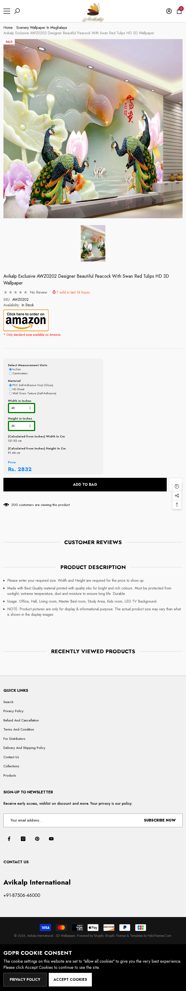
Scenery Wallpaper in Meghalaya (41, 27)
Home (8, 27)
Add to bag (85, 484)
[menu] (6, 11)
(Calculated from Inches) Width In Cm (36, 436)
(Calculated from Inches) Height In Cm (37, 448)
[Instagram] (23, 838)
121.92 (12, 441)
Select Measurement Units (27, 365)
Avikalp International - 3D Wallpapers (51, 935)
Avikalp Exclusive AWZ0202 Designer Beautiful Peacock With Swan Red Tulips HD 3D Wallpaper (86, 279)
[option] (93, 128)
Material (14, 381)
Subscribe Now (160, 820)
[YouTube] (51, 838)
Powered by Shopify (90, 935)
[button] (17, 11)
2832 (25, 469)
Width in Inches (19, 401)
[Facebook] (9, 838)
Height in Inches (20, 418)
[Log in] (169, 11)
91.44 (12, 453)
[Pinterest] (37, 838)
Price (12, 462)
